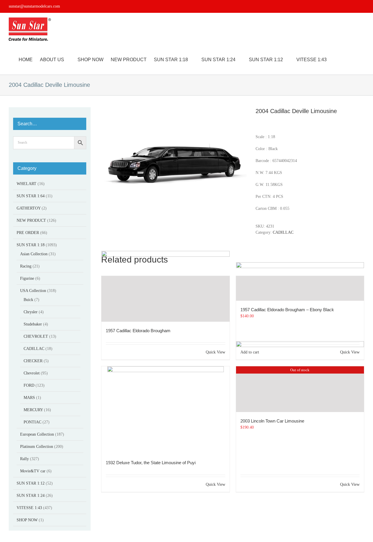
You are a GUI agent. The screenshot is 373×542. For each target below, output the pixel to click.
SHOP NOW (27, 520)
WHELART (26, 184)
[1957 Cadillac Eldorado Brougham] (165, 299)
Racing (25, 266)
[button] (355, 59)
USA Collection (33, 290)
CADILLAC (283, 232)
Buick (28, 300)
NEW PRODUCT (31, 220)
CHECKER (33, 361)
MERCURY (33, 410)
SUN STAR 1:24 (31, 495)
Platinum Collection (36, 446)
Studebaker (33, 324)
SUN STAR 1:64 (31, 196)
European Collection (37, 434)
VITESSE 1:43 (29, 508)
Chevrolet (32, 373)
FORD (29, 385)
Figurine (27, 278)
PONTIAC (32, 422)
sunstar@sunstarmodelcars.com (34, 6)
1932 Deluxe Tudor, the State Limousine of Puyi (151, 462)
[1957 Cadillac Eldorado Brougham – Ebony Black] (300, 288)
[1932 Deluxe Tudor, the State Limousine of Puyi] (165, 410)
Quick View (215, 352)
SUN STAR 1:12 (31, 483)
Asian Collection (33, 254)
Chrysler (31, 312)
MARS (29, 397)
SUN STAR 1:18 (31, 245)
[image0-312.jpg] (174, 162)
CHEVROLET (36, 336)
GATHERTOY (29, 208)
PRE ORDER (28, 232)
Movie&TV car (32, 471)
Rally (24, 459)
